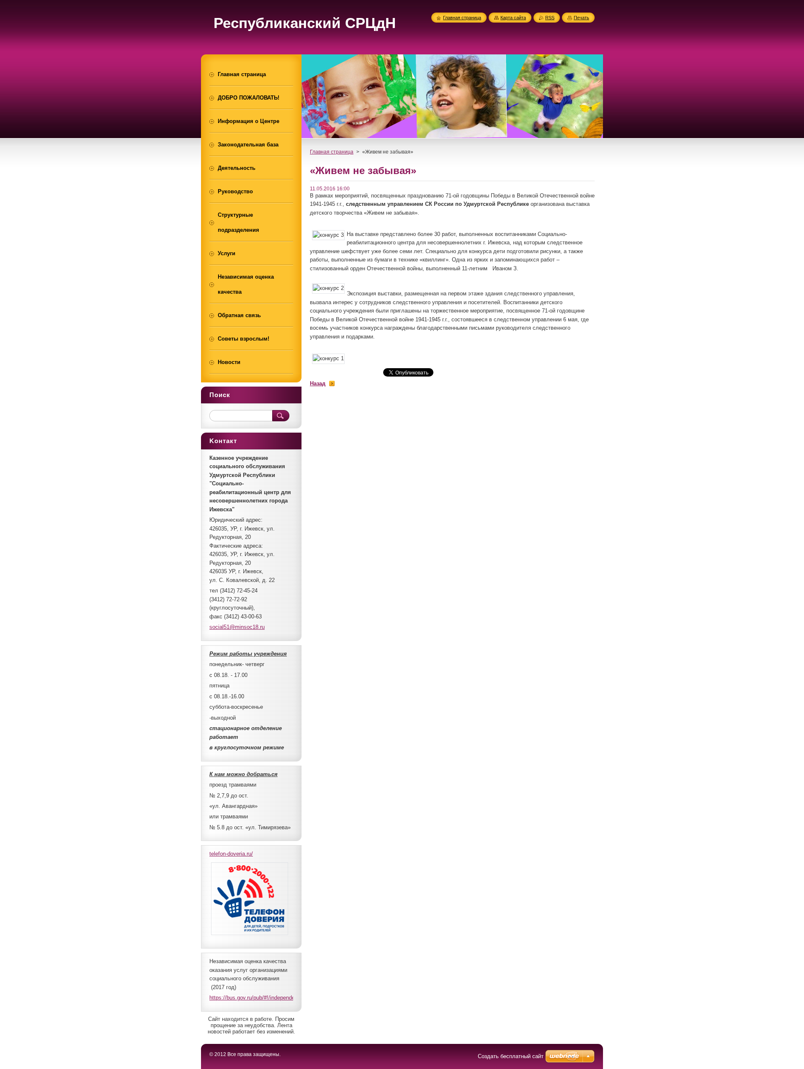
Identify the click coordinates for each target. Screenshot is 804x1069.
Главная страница (331, 151)
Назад (317, 383)
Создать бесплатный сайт (511, 1056)
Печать (581, 17)
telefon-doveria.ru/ (231, 854)
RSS (549, 17)
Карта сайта (513, 17)
